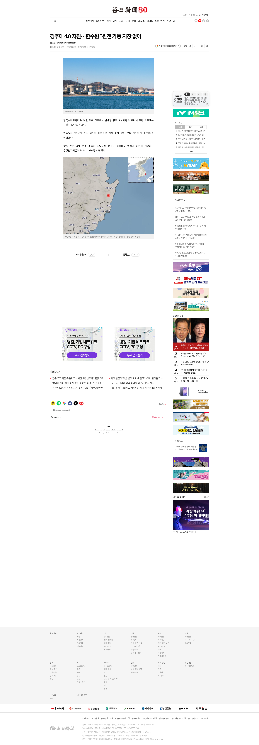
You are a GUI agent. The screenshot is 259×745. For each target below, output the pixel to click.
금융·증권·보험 (136, 643)
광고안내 (95, 718)
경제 (115, 20)
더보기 (206, 497)
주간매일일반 (190, 666)
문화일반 (53, 666)
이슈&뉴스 (179, 441)
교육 (159, 649)
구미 (51, 698)
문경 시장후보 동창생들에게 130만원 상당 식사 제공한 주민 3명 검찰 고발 (204, 143)
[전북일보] (183, 708)
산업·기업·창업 (136, 646)
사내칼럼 (80, 640)
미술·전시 (53, 672)
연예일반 (134, 666)
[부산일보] (165, 708)
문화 (134, 20)
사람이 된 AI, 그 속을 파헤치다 (184, 531)
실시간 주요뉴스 (181, 200)
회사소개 (85, 718)
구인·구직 (134, 649)
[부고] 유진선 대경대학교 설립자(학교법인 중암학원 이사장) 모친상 (202, 135)
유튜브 (130, 254)
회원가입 (205, 15)
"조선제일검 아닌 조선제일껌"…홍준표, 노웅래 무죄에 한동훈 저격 (202, 139)
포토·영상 (161, 663)
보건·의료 (161, 646)
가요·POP (134, 672)
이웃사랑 (161, 653)
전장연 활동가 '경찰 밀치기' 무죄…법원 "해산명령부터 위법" (80, 387)
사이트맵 (204, 718)
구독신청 (104, 718)
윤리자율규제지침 (179, 718)
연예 (132, 663)
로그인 (198, 15)
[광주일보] (129, 708)
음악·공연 (53, 669)
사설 (78, 636)
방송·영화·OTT (136, 669)
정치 (109, 20)
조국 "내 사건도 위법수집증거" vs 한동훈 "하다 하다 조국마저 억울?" (189, 245)
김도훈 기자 (55, 42)
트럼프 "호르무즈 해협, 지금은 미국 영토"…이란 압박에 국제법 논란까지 (204, 147)
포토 (159, 669)
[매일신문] (57, 708)
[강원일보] (75, 708)
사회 (121, 20)
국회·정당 (107, 643)
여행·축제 (107, 669)
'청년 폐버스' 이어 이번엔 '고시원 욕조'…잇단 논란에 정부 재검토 (190, 209)
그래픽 (160, 672)
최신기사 (90, 20)
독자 (105, 682)
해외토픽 (188, 643)
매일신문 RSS (82, 695)
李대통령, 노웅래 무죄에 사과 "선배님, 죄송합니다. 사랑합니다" (194, 379)
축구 (78, 672)
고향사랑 (53, 695)
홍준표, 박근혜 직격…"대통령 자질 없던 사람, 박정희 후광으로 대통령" (194, 346)
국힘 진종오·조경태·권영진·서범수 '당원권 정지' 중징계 (195, 363)
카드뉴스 (161, 676)
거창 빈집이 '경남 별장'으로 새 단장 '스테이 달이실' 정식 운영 (139, 378)
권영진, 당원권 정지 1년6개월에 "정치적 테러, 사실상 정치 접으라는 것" (194, 355)
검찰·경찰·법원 (163, 643)
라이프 (150, 20)
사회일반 (161, 636)
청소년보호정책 (134, 718)
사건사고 (161, 640)
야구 (78, 669)
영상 (159, 666)
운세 (105, 688)
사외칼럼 (80, 643)
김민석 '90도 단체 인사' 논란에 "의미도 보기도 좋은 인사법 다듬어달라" (191, 236)
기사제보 (192, 15)
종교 (51, 679)
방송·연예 (160, 20)
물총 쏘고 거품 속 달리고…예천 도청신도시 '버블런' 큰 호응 (80, 378)
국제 (128, 20)
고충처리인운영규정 (118, 718)
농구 (78, 676)
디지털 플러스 (179, 497)
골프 (78, 679)
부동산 (133, 640)
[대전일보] (147, 708)
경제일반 (134, 636)
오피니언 (100, 20)
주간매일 (171, 20)
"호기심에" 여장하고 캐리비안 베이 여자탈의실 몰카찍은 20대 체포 (142, 387)
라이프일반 (108, 666)
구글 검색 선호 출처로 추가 (168, 46)
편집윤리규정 (164, 718)
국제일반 (188, 636)
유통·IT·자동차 (136, 653)
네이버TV (85, 254)
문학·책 (53, 676)
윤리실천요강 (193, 718)
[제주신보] (201, 708)
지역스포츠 (81, 682)
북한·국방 (107, 646)
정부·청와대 (108, 640)
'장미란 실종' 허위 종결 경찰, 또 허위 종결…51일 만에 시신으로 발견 (84, 383)
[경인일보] (111, 708)
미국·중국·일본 (190, 640)
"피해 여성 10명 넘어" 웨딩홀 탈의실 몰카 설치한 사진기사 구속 (186, 449)
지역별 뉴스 (162, 656)
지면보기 (184, 15)
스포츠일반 (81, 666)
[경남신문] (93, 708)
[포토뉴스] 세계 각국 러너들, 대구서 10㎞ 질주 (132, 383)
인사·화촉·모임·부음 (111, 679)
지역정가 (107, 649)
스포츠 (141, 20)
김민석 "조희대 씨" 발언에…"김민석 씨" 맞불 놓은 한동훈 (194, 371)
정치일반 (107, 636)
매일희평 (80, 646)
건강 (105, 676)
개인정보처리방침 (149, 718)
